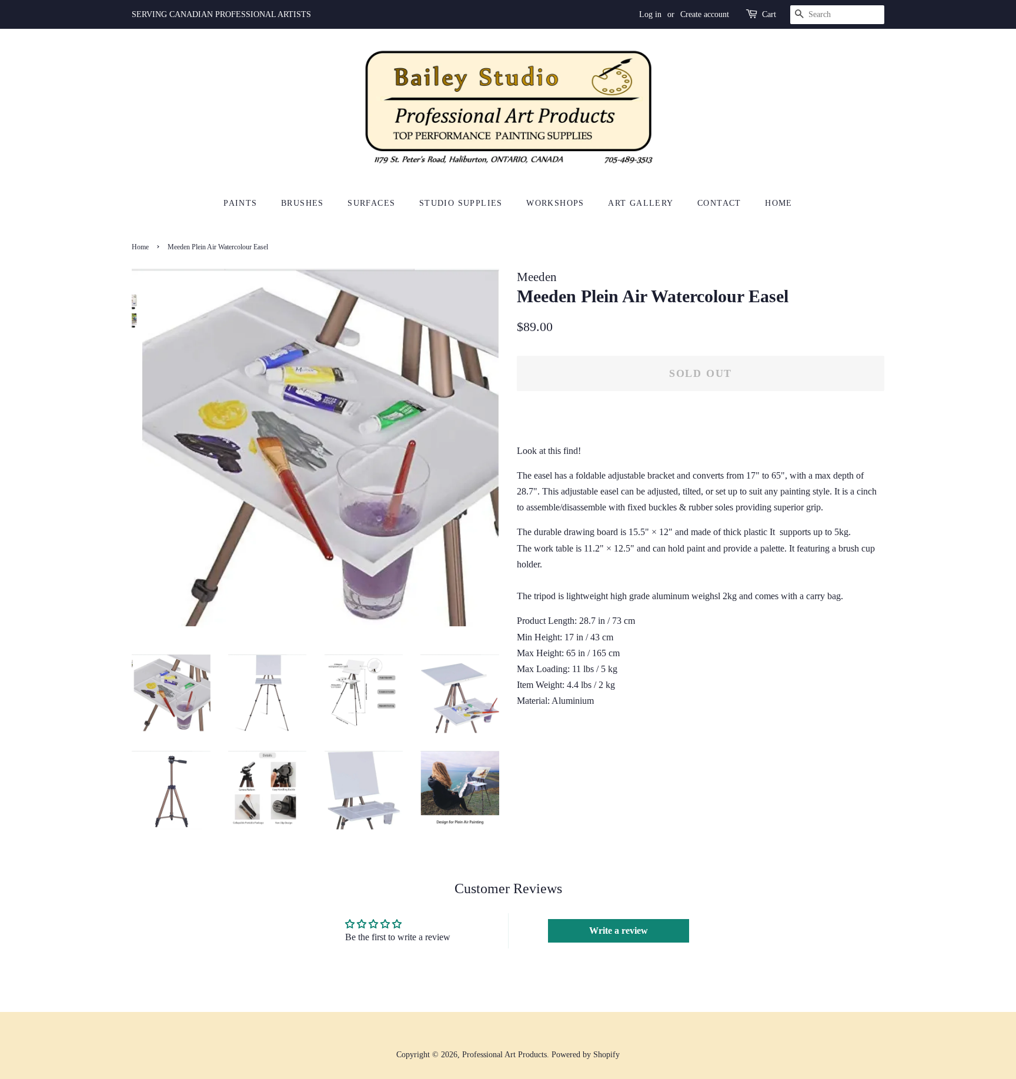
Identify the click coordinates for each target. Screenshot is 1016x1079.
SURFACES (371, 203)
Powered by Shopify (586, 1054)
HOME (779, 203)
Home (140, 247)
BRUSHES (302, 203)
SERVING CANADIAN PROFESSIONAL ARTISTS (221, 14)
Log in (650, 14)
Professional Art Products (504, 1054)
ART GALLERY (640, 203)
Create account (704, 14)
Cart (769, 14)
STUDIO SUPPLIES (461, 203)
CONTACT (719, 203)
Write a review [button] (618, 931)
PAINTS (240, 203)
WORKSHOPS (555, 203)
